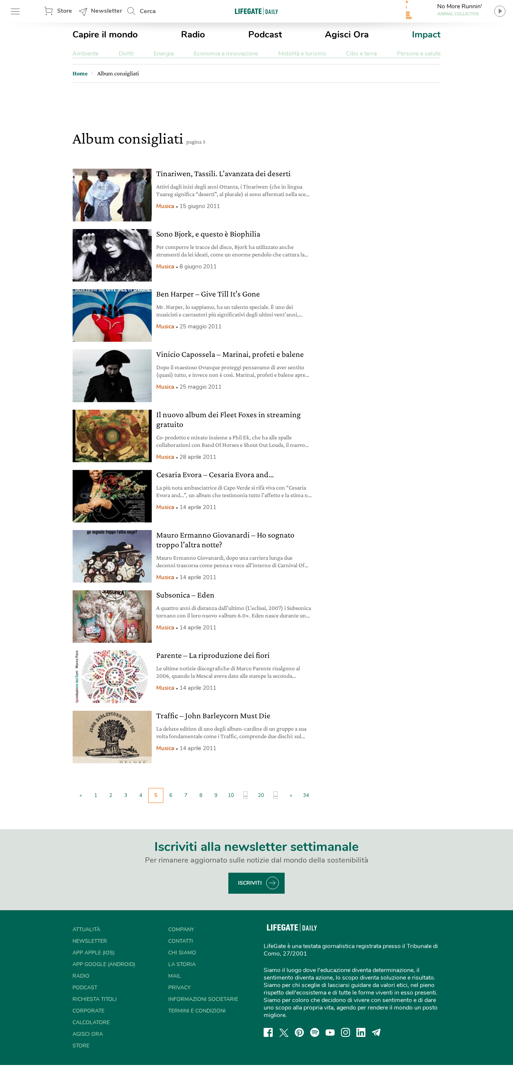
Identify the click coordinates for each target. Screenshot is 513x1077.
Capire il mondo (105, 34)
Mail (174, 976)
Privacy (179, 987)
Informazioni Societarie (203, 999)
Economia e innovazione (226, 53)
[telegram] (376, 1032)
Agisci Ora (347, 34)
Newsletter (106, 11)
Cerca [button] (148, 11)
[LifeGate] (256, 11)
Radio (193, 34)
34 (306, 795)
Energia (164, 53)
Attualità (86, 929)
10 (231, 795)
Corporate (88, 1010)
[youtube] (330, 1032)
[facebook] (268, 1032)
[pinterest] (299, 1032)
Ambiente (85, 53)
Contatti (180, 941)
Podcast (265, 34)
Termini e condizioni (197, 1010)
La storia (182, 964)
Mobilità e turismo (302, 53)
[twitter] (283, 1032)
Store (64, 11)
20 (261, 795)
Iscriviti (250, 883)
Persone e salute (419, 53)
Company (181, 929)
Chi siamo (182, 952)
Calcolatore (91, 1022)
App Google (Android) (103, 964)
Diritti (126, 53)
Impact (426, 34)
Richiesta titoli (94, 999)
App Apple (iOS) (93, 952)
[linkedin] (360, 1032)
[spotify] (314, 1032)
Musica (165, 206)
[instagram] (345, 1032)
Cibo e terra (361, 53)
